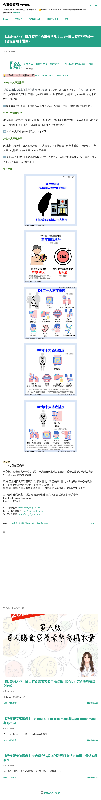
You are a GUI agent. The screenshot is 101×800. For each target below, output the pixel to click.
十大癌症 (13, 523)
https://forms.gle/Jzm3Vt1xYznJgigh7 (53, 75)
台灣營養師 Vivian (16, 4)
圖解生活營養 (52, 19)
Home (5, 19)
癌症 (46, 523)
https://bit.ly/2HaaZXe (32, 511)
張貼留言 (13, 703)
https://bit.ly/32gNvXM (28, 507)
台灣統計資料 (25, 523)
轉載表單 (16, 12)
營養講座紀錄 (34, 19)
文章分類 (18, 19)
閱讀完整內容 (92, 703)
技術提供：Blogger (52, 792)
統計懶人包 (37, 523)
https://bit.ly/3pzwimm (29, 514)
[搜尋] (90, 4)
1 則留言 (12, 777)
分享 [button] (93, 523)
